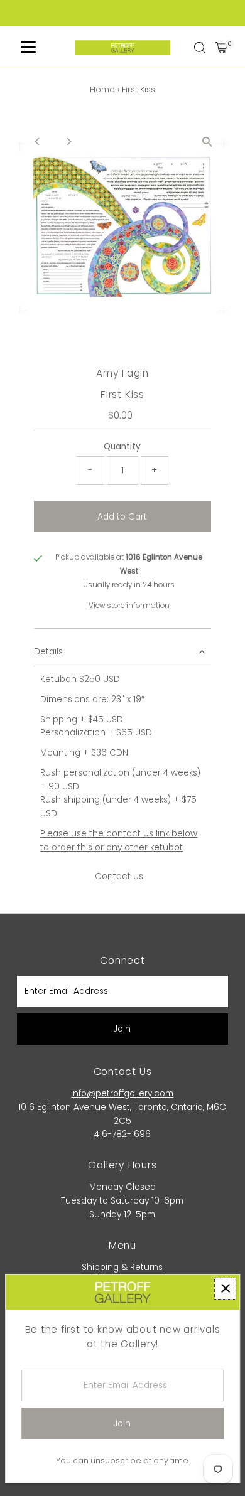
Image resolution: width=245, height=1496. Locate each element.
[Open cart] (221, 47)
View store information (129, 606)
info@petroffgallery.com (122, 1093)
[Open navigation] (28, 47)
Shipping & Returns (122, 1267)
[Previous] (37, 141)
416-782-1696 (122, 1134)
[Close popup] (225, 1289)
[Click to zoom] (207, 142)
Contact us (119, 876)
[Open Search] (199, 47)
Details (48, 652)
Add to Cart (122, 517)
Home (102, 89)
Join (122, 1029)
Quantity (122, 446)
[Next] (68, 141)
